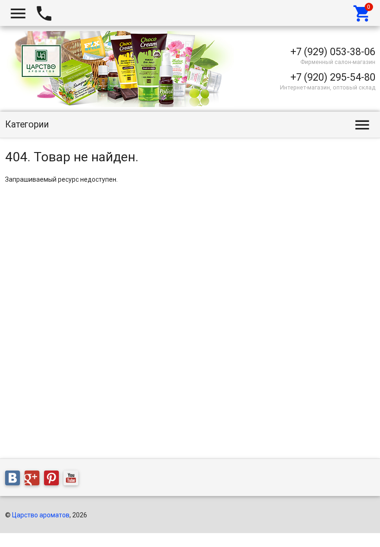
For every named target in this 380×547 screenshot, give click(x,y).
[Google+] (34, 479)
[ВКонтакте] (15, 479)
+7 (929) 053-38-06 (333, 51)
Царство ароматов (41, 515)
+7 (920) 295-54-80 (333, 77)
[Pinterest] (53, 479)
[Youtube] (73, 479)
